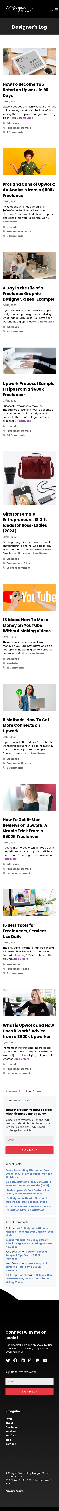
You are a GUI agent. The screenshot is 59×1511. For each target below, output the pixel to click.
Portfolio (10, 1435)
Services (10, 1431)
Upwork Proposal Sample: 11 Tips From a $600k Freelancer (29, 389)
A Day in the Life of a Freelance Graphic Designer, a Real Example (28, 293)
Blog (8, 1439)
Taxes (25, 968)
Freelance (13, 128)
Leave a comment (18, 567)
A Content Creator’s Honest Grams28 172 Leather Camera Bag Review (28, 1208)
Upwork (26, 128)
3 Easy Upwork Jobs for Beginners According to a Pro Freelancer (28, 1243)
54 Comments (16, 435)
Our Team (11, 1427)
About (9, 1423)
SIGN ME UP (29, 1150)
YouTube (12, 663)
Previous (10, 1091)
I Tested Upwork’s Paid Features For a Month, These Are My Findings (28, 1192)
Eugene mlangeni (15, 1240)
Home (8, 1418)
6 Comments (15, 236)
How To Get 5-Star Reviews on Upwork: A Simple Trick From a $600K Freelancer (25, 828)
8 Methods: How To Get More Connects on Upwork (26, 725)
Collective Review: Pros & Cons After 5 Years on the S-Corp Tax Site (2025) (28, 1183)
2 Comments (15, 132)
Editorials (13, 123)
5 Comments (15, 331)
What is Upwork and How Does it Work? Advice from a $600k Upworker (28, 1031)
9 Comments (15, 767)
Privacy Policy (14, 1491)
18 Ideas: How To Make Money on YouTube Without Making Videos (27, 625)
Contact (10, 1444)
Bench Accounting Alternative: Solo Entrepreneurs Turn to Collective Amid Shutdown (28, 1174)
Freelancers (14, 563)
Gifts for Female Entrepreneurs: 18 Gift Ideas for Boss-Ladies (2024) (25, 522)
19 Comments (15, 667)
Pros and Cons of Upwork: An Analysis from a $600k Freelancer (29, 190)
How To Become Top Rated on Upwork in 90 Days (25, 90)
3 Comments (15, 973)
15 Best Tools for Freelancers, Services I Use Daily (26, 931)
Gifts (26, 563)
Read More (26, 117)
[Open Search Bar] (51, 9)
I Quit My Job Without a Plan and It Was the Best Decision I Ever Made (26, 1200)
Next (41, 1091)
